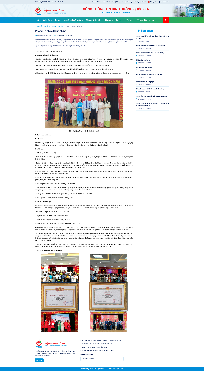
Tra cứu (129, 20)
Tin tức (57, 20)
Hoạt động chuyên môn (72, 20)
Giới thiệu (46, 20)
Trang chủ (38, 26)
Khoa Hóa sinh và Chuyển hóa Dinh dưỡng (150, 53)
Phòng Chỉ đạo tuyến (143, 60)
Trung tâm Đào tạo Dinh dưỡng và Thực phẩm (151, 96)
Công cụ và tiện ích (93, 20)
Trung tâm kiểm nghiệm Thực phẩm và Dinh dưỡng (152, 37)
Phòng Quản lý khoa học (144, 67)
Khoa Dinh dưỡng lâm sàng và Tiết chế (149, 74)
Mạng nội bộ (120, 2)
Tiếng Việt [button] (153, 2)
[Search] (166, 20)
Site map (129, 2)
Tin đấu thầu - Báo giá (145, 20)
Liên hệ (143, 2)
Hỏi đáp (137, 2)
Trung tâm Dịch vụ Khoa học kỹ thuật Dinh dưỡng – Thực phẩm (152, 104)
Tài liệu (118, 20)
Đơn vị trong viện (57, 26)
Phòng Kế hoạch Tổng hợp (145, 82)
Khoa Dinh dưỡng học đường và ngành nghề (151, 45)
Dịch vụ (108, 20)
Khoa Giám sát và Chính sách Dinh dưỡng (150, 89)
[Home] (38, 20)
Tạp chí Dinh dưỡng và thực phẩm (103, 2)
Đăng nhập (165, 2)
